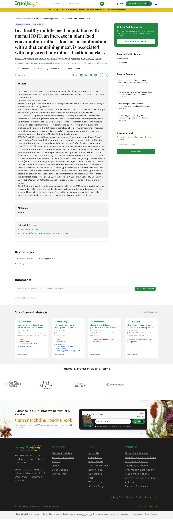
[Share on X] (86, 75)
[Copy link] (101, 75)
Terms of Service (134, 497)
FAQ (90, 478)
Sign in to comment (145, 289)
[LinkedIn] (151, 506)
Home (17, 19)
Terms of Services (98, 465)
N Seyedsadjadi (45, 63)
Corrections (95, 474)
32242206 (33, 229)
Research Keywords (136, 461)
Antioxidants (60, 344)
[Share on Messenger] (91, 75)
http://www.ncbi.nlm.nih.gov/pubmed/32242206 (48, 233)
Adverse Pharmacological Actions (140, 480)
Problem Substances (137, 486)
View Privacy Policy (125, 426)
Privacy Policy (96, 461)
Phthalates (96, 342)
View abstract (22, 355)
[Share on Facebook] (81, 75)
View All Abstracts (149, 312)
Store (121, 3)
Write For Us (95, 482)
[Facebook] (145, 506)
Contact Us (95, 457)
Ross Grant (57, 63)
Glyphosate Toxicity (146, 339)
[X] (156, 506)
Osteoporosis (24, 342)
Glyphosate (133, 342)
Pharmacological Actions (140, 469)
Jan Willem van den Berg (28, 63)
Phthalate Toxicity (109, 339)
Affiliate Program (98, 486)
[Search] (102, 4)
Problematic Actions (137, 474)
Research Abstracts (63, 457)
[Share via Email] (107, 75)
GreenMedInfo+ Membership (61, 472)
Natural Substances (136, 453)
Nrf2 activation (61, 349)
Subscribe (136, 151)
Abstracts (27, 19)
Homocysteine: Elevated (28, 344)
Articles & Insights (62, 453)
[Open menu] (155, 3)
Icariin (22, 339)
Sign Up (137, 421)
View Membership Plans (136, 41)
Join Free (141, 3)
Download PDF (55, 69)
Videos (55, 465)
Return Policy (95, 469)
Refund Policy (151, 497)
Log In (130, 3)
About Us (93, 453)
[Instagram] (140, 506)
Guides (56, 461)
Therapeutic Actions (136, 465)
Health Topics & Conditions (140, 457)
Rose (58, 339)
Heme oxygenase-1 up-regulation (68, 351)
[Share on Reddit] (96, 75)
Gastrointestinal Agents (64, 346)
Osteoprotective (25, 346)
